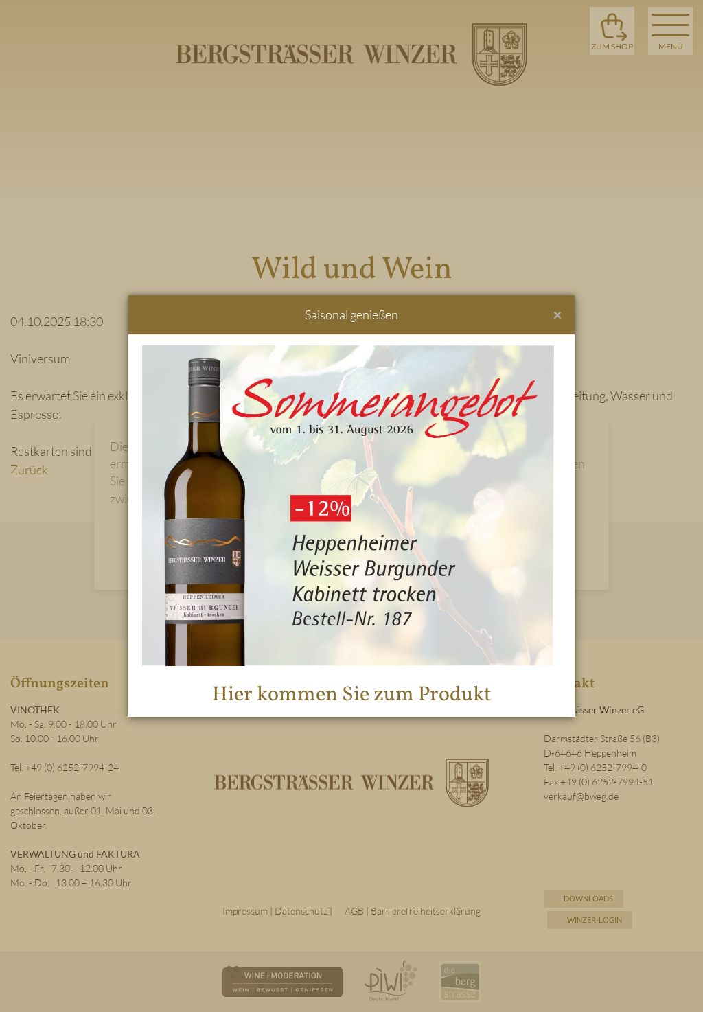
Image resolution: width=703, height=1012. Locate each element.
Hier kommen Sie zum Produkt (352, 694)
